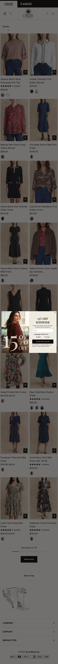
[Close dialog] (54, 312)
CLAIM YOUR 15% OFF (43, 341)
